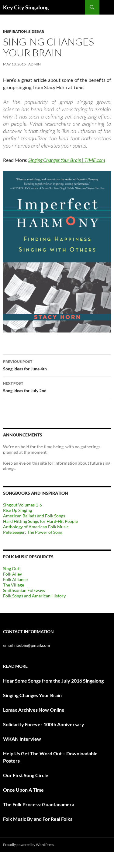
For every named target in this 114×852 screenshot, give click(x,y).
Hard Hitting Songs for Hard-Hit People (40, 521)
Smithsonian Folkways (24, 590)
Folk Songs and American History (34, 595)
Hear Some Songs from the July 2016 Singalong (53, 680)
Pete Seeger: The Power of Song (32, 532)
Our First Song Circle (25, 775)
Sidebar (36, 31)
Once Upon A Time (23, 790)
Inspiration (15, 31)
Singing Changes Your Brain (32, 695)
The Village (13, 584)
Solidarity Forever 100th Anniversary (43, 724)
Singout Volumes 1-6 (22, 504)
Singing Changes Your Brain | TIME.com (66, 160)
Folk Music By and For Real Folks (37, 819)
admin (34, 64)
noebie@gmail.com (32, 645)
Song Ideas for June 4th (25, 365)
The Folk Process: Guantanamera (38, 804)
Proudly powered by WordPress (28, 844)
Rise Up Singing (17, 510)
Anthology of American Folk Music (36, 526)
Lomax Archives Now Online (33, 710)
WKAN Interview (22, 739)
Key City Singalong (26, 7)
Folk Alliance (15, 579)
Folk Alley (12, 573)
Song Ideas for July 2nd (25, 387)
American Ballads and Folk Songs (34, 515)
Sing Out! (12, 568)
